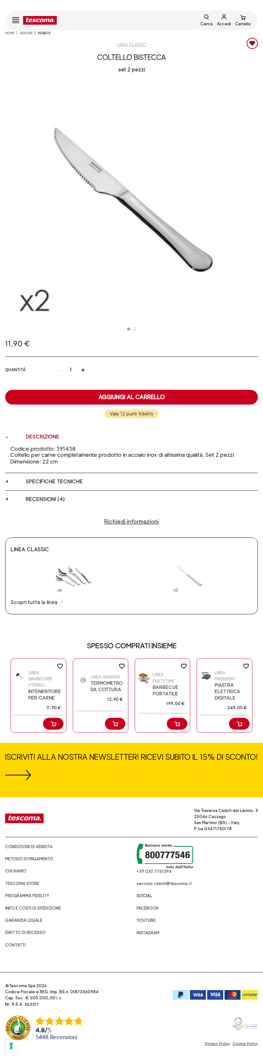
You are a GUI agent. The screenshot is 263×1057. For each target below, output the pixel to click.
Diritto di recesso (25, 932)
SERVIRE (26, 33)
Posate (44, 33)
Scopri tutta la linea (35, 602)
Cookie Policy (245, 1043)
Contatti (15, 945)
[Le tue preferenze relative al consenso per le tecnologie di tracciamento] (11, 1046)
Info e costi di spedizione (33, 908)
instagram (148, 932)
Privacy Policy (217, 1043)
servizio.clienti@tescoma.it (164, 883)
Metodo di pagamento (29, 858)
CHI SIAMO (15, 871)
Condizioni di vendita (29, 846)
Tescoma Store (22, 883)
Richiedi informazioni (131, 521)
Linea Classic (131, 44)
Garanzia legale (23, 920)
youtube (146, 920)
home (9, 33)
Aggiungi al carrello (131, 397)
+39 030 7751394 (154, 871)
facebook (148, 908)
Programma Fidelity (27, 895)
